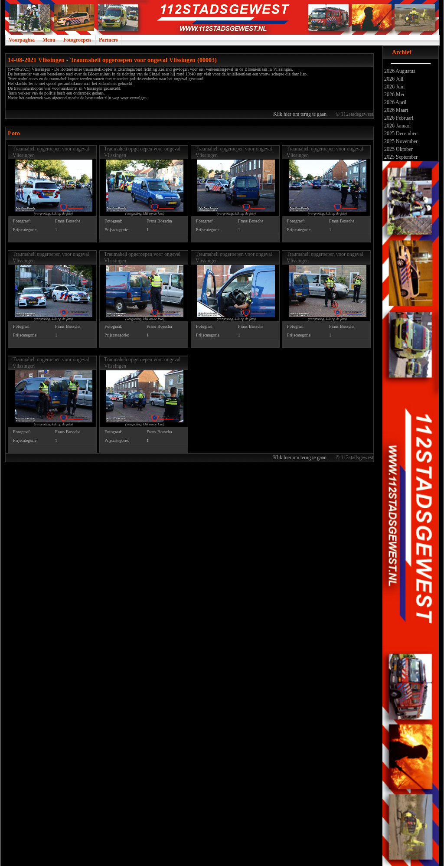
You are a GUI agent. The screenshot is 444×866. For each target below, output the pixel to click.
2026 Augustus (399, 71)
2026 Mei (393, 95)
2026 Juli (393, 79)
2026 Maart (395, 110)
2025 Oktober (398, 149)
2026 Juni (394, 87)
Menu (49, 40)
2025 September (400, 157)
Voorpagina (22, 40)
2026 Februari (398, 118)
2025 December (400, 134)
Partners (108, 40)
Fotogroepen (77, 40)
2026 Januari (397, 126)
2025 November (400, 141)
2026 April (394, 102)
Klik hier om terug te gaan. (301, 114)
